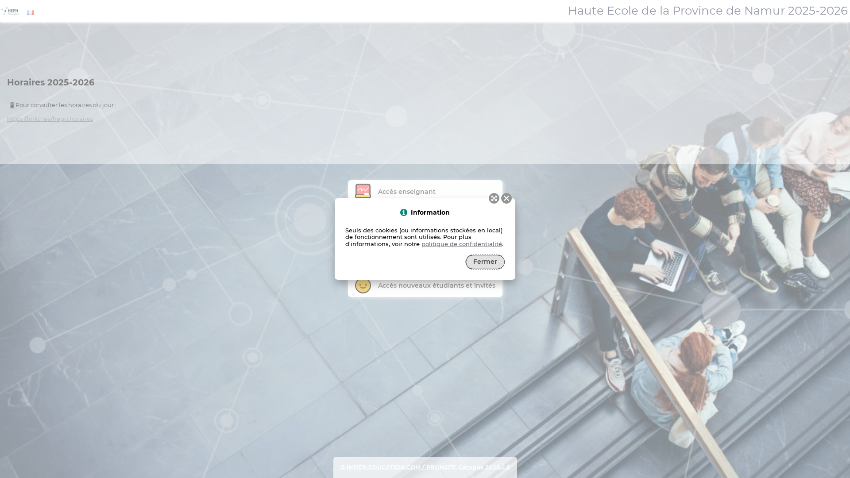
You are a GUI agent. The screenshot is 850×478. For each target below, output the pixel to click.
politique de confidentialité (461, 243)
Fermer (485, 262)
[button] (506, 198)
